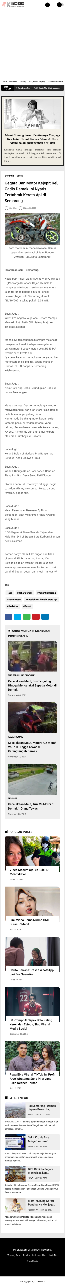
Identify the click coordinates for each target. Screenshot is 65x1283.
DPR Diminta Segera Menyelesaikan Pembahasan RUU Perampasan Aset (40, 1171)
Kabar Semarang (47, 592)
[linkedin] (45, 617)
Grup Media (32, 1261)
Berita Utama (10, 82)
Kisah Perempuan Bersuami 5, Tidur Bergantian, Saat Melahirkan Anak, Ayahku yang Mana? (30, 515)
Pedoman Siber (39, 1255)
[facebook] (8, 617)
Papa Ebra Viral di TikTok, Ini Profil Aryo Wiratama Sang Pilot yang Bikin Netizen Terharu (32, 1079)
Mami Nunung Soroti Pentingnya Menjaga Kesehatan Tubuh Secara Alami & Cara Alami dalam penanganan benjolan (32, 138)
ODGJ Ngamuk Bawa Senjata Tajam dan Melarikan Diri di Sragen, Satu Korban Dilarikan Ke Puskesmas (32, 537)
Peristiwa (13, 606)
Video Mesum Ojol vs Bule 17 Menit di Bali (29, 872)
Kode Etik (53, 1255)
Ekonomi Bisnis (37, 82)
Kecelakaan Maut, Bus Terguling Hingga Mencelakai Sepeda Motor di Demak (32, 685)
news (30, 1115)
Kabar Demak (25, 592)
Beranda (9, 175)
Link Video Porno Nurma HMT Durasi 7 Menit (30, 922)
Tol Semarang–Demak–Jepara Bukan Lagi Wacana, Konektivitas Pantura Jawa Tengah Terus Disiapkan (43, 1107)
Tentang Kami (14, 1255)
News (23, 82)
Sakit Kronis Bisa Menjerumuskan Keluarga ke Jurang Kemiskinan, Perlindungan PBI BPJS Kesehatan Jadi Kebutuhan (42, 1139)
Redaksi (26, 1255)
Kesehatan (33, 1210)
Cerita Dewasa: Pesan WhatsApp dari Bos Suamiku (32, 972)
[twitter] (17, 617)
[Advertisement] (32, 44)
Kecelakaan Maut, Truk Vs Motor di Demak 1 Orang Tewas (31, 806)
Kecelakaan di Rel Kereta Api (42, 599)
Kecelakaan (14, 599)
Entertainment (56, 82)
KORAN (41, 1281)
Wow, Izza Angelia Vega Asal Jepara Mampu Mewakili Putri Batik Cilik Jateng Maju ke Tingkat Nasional (31, 322)
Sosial (19, 175)
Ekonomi (13, 798)
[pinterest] (36, 617)
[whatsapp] (26, 617)
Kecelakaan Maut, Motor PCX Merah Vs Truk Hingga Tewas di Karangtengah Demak (32, 747)
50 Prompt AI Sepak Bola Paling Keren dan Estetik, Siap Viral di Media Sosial (31, 1024)
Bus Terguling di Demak (21, 675)
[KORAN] (13, 8)
